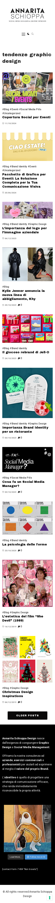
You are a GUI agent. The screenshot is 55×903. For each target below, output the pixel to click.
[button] (28, 34)
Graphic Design (37, 224)
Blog (6, 109)
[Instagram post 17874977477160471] (27, 828)
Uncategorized (12, 113)
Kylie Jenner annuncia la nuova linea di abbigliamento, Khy (23, 295)
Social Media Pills (31, 109)
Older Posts (27, 715)
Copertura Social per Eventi (26, 117)
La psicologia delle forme (24, 544)
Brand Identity (19, 166)
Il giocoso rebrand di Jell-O (25, 352)
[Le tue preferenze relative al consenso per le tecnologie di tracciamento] (50, 898)
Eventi (15, 109)
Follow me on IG (37, 857)
